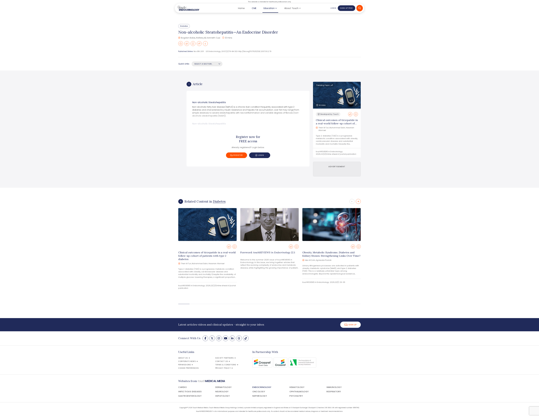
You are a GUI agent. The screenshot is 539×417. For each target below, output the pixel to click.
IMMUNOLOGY (334, 387)
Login (333, 8)
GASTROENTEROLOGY (189, 396)
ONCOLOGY (258, 391)
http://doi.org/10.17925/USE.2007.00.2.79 (254, 51)
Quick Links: (183, 63)
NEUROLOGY (222, 391)
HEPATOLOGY (222, 396)
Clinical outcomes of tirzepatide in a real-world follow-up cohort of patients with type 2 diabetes (337, 123)
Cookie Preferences (188, 368)
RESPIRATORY (333, 391)
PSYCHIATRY (296, 396)
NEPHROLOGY (259, 396)
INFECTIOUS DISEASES (190, 391)
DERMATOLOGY (223, 387)
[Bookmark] (193, 43)
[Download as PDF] (205, 43)
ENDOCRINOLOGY (261, 387)
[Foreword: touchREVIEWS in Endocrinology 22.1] (269, 224)
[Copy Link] (199, 43)
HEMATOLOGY (296, 387)
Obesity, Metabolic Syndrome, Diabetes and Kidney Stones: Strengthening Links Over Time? (331, 254)
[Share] (180, 43)
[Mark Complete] (186, 43)
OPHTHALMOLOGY (299, 391)
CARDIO (182, 387)
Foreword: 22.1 (267, 252)
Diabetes (184, 26)
